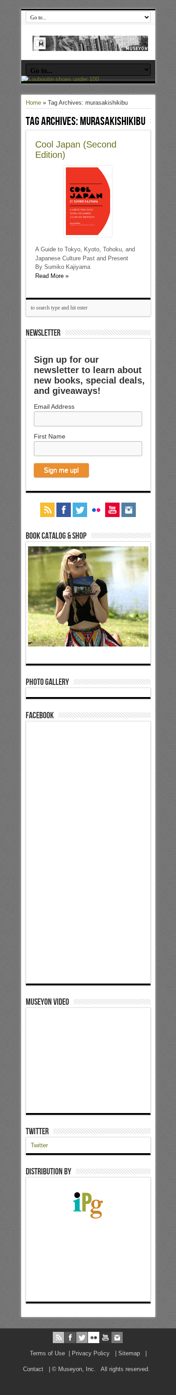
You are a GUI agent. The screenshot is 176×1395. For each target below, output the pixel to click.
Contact (33, 1369)
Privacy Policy (91, 1353)
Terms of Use (47, 1353)
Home (33, 102)
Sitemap (129, 1353)
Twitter (37, 1131)
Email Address (54, 406)
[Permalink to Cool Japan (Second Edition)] (88, 234)
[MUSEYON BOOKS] (90, 44)
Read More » (52, 276)
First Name (49, 436)
